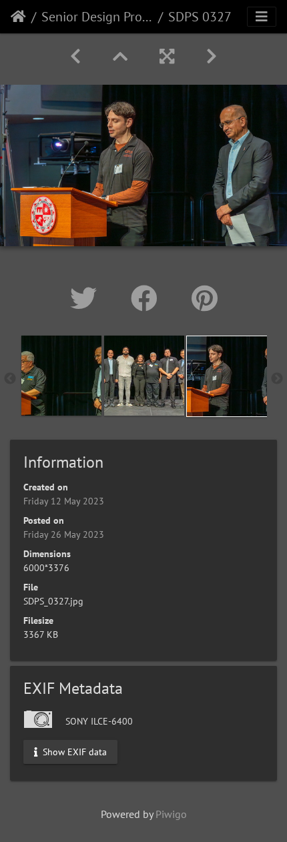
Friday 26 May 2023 (63, 534)
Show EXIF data (73, 751)
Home (18, 17)
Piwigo (171, 814)
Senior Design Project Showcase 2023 (97, 16)
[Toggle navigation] (261, 17)
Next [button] (277, 379)
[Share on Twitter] (87, 298)
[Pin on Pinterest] (204, 298)
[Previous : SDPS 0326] (75, 56)
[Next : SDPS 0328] (211, 56)
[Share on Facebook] (147, 298)
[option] (61, 376)
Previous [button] (10, 379)
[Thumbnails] (120, 56)
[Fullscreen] (167, 56)
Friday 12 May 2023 (63, 501)
